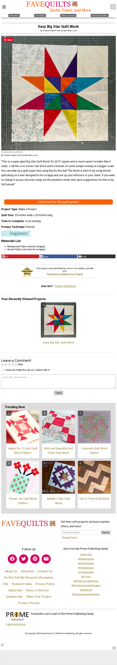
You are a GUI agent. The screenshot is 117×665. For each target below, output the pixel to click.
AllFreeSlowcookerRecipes (86, 585)
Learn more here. (16, 624)
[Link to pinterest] (34, 559)
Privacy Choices (28, 603)
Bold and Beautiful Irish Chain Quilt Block (58, 451)
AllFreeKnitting (86, 563)
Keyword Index (22, 584)
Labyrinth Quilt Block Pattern (94, 451)
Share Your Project (38, 596)
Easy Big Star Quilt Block (58, 342)
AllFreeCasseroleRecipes (86, 594)
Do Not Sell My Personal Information (28, 577)
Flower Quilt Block (65, 286)
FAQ (5, 584)
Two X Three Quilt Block (94, 498)
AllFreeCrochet (86, 559)
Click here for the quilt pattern (58, 202)
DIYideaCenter (86, 572)
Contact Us (44, 571)
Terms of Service (37, 590)
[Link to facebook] (12, 559)
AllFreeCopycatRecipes (86, 581)
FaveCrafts (86, 554)
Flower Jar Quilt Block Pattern (23, 501)
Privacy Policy (45, 584)
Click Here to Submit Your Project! (65, 274)
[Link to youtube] (46, 559)
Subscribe (15, 590)
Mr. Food (86, 576)
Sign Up (105, 532)
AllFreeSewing (86, 567)
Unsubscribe (14, 596)
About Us (11, 571)
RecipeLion (86, 590)
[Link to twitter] (23, 559)
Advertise (27, 571)
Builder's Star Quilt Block (58, 501)
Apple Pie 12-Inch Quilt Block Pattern (22, 451)
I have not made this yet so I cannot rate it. (27, 369)
